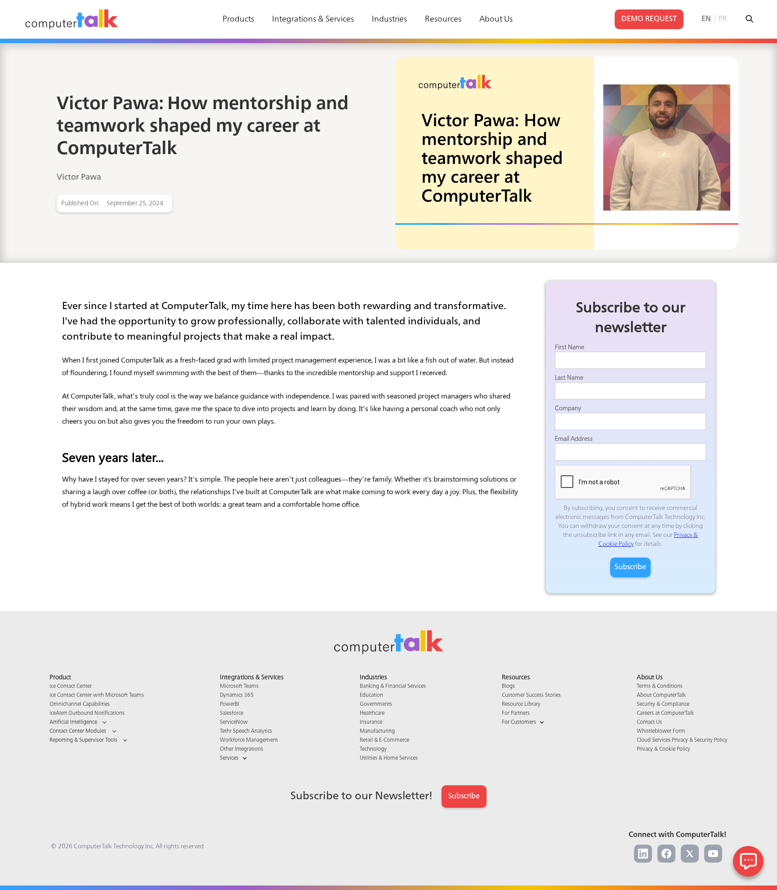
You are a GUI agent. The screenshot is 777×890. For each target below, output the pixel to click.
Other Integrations (241, 749)
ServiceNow (234, 722)
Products (238, 19)
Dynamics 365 (237, 695)
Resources (443, 19)
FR (723, 19)
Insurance (371, 722)
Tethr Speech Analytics (246, 731)
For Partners (516, 713)
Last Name (569, 378)
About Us (496, 19)
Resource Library (521, 704)
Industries (389, 19)
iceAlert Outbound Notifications (87, 713)
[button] (96, 722)
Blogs (508, 686)
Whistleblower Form (661, 731)
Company (568, 408)
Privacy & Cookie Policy (663, 749)
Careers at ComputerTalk (665, 713)
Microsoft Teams (239, 686)
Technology (373, 749)
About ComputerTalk (661, 695)
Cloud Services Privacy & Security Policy (682, 740)
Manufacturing (377, 731)
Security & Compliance (663, 704)
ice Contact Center (70, 686)
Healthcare (372, 713)
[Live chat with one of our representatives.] (748, 861)
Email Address (574, 439)
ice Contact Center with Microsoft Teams (96, 695)
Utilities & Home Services (389, 758)
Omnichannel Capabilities (79, 704)
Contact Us (649, 722)
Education (371, 695)
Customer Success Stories (531, 695)
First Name (569, 347)
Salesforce (231, 713)
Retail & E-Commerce (384, 740)
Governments (376, 704)
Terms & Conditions (660, 686)
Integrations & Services (313, 19)
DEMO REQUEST (649, 19)
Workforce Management (249, 740)
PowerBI (229, 704)
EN (706, 19)
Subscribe (464, 796)
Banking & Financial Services (393, 686)
